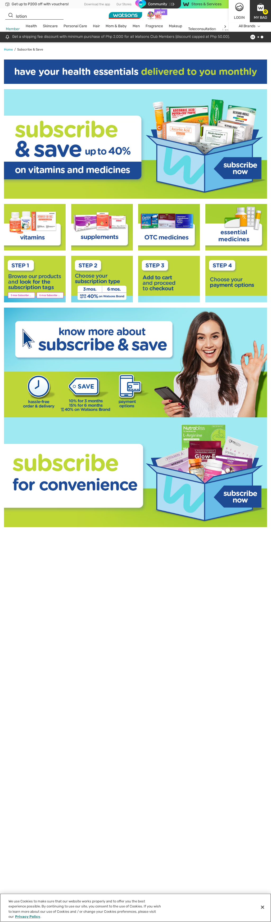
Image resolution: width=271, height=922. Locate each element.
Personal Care (75, 26)
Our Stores (124, 4)
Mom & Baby (116, 26)
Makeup (175, 26)
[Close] (262, 907)
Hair (96, 26)
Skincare (50, 26)
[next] (225, 26)
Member (13, 29)
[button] (260, 11)
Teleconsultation (202, 29)
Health (31, 26)
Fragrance (154, 26)
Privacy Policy (27, 917)
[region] (135, 907)
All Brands (247, 26)
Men (136, 26)
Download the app (97, 4)
